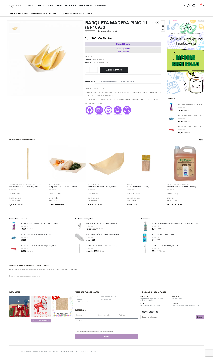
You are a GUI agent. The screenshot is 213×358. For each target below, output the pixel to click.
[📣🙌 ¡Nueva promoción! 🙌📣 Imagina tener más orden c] (41, 306)
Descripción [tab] (90, 81)
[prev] (154, 22)
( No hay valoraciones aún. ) (107, 31)
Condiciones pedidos (108, 296)
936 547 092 (101, 5)
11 (92, 62)
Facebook (163, 22)
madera (102, 62)
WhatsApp (163, 30)
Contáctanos (85, 5)
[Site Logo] (15, 5)
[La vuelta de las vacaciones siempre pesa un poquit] (62, 306)
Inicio (30, 5)
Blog (59, 5)
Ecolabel (139, 185)
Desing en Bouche (98, 59)
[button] (184, 5)
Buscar (200, 317)
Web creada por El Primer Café (85, 351)
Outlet (51, 5)
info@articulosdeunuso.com (150, 305)
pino (107, 62)
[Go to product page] (171, 107)
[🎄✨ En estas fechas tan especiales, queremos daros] (19, 306)
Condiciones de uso (81, 302)
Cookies (77, 296)
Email (163, 26)
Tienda (40, 5)
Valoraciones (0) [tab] (127, 81)
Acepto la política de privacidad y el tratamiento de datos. (95, 331)
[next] (157, 22)
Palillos (99, 185)
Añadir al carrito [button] (12, 149)
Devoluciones (106, 299)
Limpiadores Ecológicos (150, 185)
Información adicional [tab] (108, 81)
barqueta (97, 62)
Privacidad (78, 299)
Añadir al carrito (114, 70)
